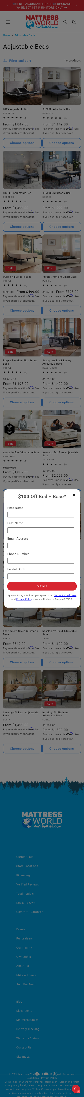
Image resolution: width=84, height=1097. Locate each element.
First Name (15, 508)
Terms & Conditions (65, 595)
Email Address (18, 538)
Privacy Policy (24, 599)
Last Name (15, 523)
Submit (42, 586)
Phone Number (18, 554)
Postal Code (16, 569)
